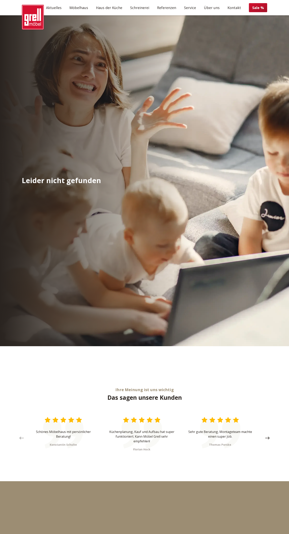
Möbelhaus (78, 7)
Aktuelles (54, 7)
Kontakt (234, 7)
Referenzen (166, 7)
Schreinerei (139, 7)
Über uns (212, 7)
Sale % (258, 7)
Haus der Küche (109, 7)
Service (190, 7)
